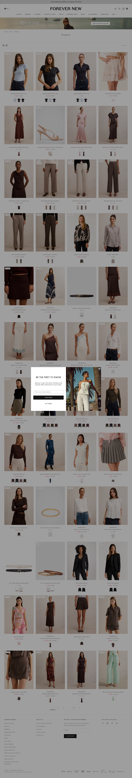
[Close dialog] (99, 369)
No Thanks (48, 404)
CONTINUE (48, 398)
